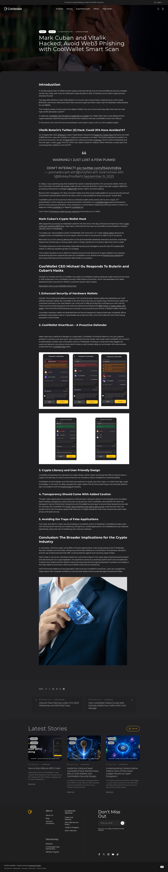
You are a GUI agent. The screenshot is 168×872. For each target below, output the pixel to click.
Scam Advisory (71, 831)
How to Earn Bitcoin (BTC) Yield (44, 768)
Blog (47, 818)
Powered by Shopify (34, 865)
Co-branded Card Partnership (52, 848)
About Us (49, 815)
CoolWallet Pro (77, 207)
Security (52, 31)
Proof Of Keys (66, 487)
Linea (59, 142)
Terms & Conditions (50, 822)
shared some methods (112, 255)
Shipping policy (16, 868)
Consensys (97, 140)
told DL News (108, 233)
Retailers (49, 844)
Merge (67, 140)
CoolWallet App (59, 347)
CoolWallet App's (102, 202)
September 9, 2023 (99, 176)
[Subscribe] (122, 823)
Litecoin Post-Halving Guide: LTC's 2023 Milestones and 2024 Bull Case (59, 704)
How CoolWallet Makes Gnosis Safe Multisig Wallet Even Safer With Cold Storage (107, 705)
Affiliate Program (52, 852)
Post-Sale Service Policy (71, 823)
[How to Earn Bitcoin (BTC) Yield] (45, 748)
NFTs (72, 140)
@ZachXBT (72, 189)
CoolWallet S (57, 207)
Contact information (41, 868)
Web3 (33, 747)
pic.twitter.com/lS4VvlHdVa (99, 168)
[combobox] (159, 2)
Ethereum (62, 135)
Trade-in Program (72, 827)
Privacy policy (24, 868)
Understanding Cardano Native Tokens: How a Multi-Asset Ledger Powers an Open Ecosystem (122, 772)
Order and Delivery (69, 818)
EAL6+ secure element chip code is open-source (85, 507)
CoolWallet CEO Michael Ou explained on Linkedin (69, 116)
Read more (31, 784)
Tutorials (34, 743)
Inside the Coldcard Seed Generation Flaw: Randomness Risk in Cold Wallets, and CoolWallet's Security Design (82, 772)
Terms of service (8, 868)
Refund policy (32, 868)
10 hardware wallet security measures (64, 211)
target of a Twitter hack (103, 135)
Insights (42, 31)
